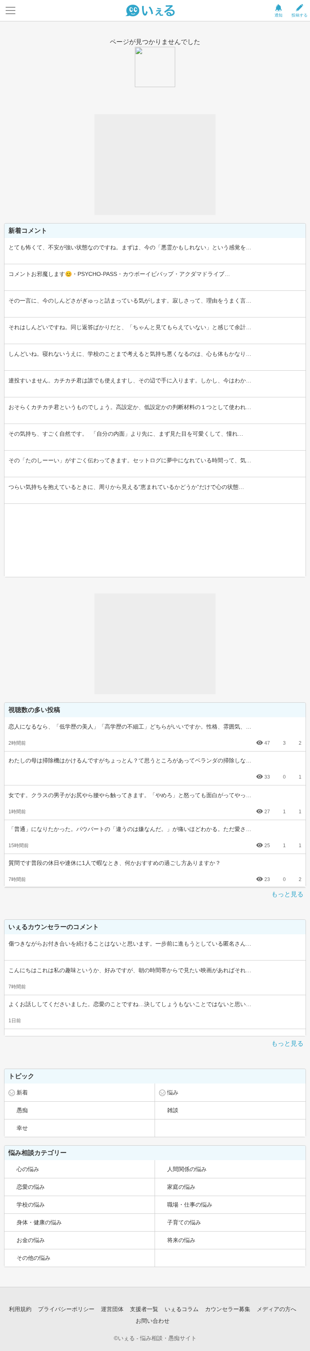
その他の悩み (33, 1258)
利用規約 (20, 1309)
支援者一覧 (144, 1309)
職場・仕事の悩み (189, 1204)
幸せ (22, 1128)
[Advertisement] (155, 164)
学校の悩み (31, 1204)
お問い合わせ (153, 1321)
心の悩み (28, 1169)
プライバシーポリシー (66, 1309)
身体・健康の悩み (39, 1222)
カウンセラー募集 (227, 1309)
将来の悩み (181, 1240)
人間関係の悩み (187, 1169)
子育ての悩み (184, 1222)
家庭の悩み (181, 1187)
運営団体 (112, 1309)
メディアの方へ (276, 1309)
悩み (172, 1092)
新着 (22, 1092)
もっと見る (287, 894)
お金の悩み (31, 1240)
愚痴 (22, 1110)
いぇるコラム (182, 1309)
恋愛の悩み (31, 1187)
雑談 (172, 1110)
